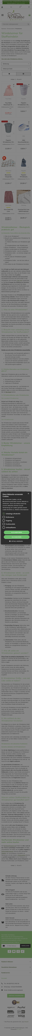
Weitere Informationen (22, 509)
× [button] (28, 493)
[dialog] (16, 518)
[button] (16, 541)
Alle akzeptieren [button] (16, 532)
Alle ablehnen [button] (16, 537)
